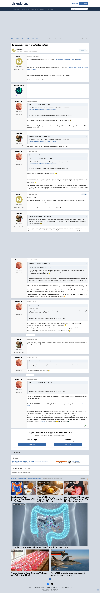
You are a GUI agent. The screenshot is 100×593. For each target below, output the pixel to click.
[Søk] (87, 9)
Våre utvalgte (43, 9)
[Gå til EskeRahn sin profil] (19, 106)
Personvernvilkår (45, 587)
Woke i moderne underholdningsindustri (23, 461)
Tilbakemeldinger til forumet (30, 51)
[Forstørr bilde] (70, 120)
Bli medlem (84, 3)
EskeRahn (18, 101)
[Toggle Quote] (29, 104)
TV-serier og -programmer (33, 462)
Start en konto (31, 444)
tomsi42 (19, 133)
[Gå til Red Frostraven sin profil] (69, 462)
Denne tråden (81, 9)
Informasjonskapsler (64, 587)
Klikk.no (56, 589)
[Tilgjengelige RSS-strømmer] (87, 479)
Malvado (20, 49)
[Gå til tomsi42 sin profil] (19, 138)
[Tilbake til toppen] (50, 579)
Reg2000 (16, 462)
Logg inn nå (68, 444)
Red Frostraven (76, 461)
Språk (30, 587)
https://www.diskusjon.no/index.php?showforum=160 (42, 109)
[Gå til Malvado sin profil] (14, 50)
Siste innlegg (17, 9)
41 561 (17, 145)
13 (23, 69)
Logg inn (74, 3)
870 (18, 114)
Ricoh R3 (43, 421)
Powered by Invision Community (50, 590)
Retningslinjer (34, 9)
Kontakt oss (54, 587)
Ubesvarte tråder (26, 9)
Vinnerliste (50, 9)
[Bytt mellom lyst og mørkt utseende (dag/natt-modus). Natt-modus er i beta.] (71, 587)
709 (46, 461)
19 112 (16, 69)
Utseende (36, 587)
